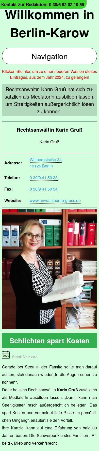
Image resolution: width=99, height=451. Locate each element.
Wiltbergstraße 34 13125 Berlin (46, 163)
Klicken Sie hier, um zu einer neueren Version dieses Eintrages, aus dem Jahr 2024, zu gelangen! (49, 74)
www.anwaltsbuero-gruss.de (55, 200)
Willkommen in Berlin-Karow (49, 23)
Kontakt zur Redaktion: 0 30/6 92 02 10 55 (42, 4)
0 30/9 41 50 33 (44, 177)
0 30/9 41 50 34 (44, 189)
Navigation (49, 56)
